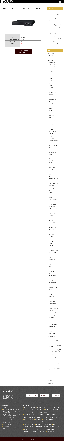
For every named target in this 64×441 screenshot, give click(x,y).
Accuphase (51, 62)
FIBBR (50, 133)
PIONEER (38, 424)
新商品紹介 (50, 380)
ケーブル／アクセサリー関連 (55, 27)
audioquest (51, 76)
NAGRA (50, 220)
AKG (45, 407)
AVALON (50, 80)
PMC (54, 424)
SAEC (50, 273)
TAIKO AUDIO (52, 292)
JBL (49, 176)
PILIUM (50, 248)
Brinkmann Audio (52, 94)
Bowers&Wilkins (52, 92)
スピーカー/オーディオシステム (9, 419)
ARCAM (50, 71)
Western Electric (52, 319)
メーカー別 (50, 60)
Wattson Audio (52, 317)
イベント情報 (51, 53)
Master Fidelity (52, 204)
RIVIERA (51, 268)
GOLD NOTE (51, 150)
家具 (50, 45)
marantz (50, 197)
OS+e (50, 238)
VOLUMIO (51, 315)
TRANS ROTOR (52, 301)
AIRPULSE (51, 69)
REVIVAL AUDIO (52, 266)
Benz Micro (26, 409)
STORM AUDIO (52, 287)
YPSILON (51, 331)
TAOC (41, 427)
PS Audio (51, 259)
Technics (50, 296)
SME (25, 427)
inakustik (51, 171)
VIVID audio (51, 312)
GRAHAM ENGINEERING (54, 156)
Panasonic (53, 422)
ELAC (50, 124)
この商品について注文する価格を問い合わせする (23, 51)
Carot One (51, 96)
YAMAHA (51, 326)
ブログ (49, 58)
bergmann (51, 85)
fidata (50, 136)
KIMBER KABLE (52, 183)
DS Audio (51, 120)
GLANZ (50, 147)
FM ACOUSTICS (52, 140)
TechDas (50, 294)
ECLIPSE (32, 412)
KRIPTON (51, 188)
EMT (50, 129)
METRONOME (52, 208)
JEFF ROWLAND (52, 178)
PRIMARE (51, 255)
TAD (50, 289)
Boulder (50, 89)
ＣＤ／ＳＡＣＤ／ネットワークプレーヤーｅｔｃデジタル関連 (55, 19)
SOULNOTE (51, 282)
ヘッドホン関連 (52, 41)
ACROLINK (51, 64)
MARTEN (51, 201)
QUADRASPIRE (52, 261)
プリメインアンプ (52, 36)
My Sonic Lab (52, 218)
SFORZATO (51, 275)
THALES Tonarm (52, 298)
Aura (50, 78)
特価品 (49, 383)
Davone (50, 108)
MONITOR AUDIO (53, 211)
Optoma (50, 231)
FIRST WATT (51, 138)
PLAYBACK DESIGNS (53, 250)
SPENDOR (51, 285)
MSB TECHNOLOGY (53, 213)
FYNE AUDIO (52, 145)
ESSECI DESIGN (52, 131)
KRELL (50, 185)
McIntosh (51, 206)
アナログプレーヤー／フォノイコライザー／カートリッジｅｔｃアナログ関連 (55, 24)
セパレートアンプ (52, 33)
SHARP (58, 426)
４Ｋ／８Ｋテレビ (52, 12)
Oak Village (51, 227)
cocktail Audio (55, 409)
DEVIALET (51, 117)
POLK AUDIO (52, 252)
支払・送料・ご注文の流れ (32, 395)
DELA (50, 113)
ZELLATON (51, 333)
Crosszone (26, 411)
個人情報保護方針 (56, 395)
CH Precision (51, 99)
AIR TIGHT (51, 66)
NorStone (51, 222)
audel (50, 73)
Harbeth (50, 160)
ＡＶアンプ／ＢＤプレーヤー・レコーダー (11, 409)
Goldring (50, 154)
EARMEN (51, 122)
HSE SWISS (51, 167)
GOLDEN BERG (54, 414)
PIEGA (50, 245)
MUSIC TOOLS (52, 215)
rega (50, 264)
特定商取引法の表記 (45, 395)
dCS (50, 110)
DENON (50, 115)
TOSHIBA (57, 427)
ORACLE (51, 234)
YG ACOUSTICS (52, 328)
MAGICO (51, 194)
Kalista (50, 181)
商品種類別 (50, 336)
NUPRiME (51, 225)
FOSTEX (51, 143)
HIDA (50, 164)
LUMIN (50, 192)
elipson (50, 126)
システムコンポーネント (54, 357)
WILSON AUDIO (52, 322)
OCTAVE (51, 229)
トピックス (50, 55)
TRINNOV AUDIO (52, 303)
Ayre (50, 83)
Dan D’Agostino (52, 106)
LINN (50, 190)
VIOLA (50, 310)
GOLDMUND (51, 152)
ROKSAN (51, 271)
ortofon (50, 236)
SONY (50, 280)
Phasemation (51, 243)
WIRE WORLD (52, 324)
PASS (50, 241)
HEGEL (50, 162)
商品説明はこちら (24, 45)
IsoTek (50, 174)
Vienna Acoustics (52, 308)
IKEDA (50, 169)
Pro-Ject (50, 257)
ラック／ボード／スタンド (54, 43)
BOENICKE (51, 87)
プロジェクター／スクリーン (55, 38)
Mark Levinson (52, 199)
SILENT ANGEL (52, 278)
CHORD (50, 101)
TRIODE (50, 305)
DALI (50, 103)
